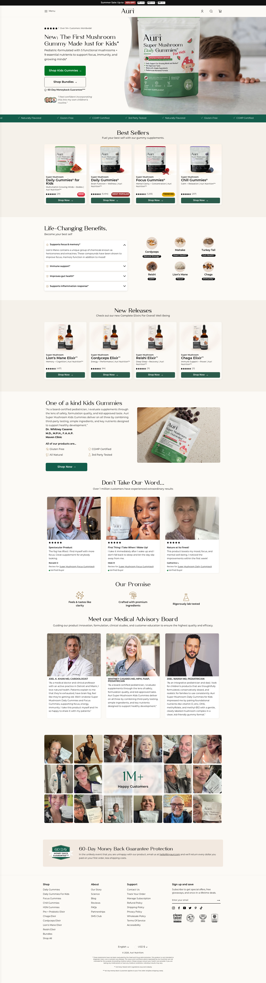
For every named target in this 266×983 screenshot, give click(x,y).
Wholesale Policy (136, 916)
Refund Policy (134, 903)
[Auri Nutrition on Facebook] (179, 908)
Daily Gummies (51, 890)
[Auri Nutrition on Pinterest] (195, 908)
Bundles (47, 934)
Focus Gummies (52, 899)
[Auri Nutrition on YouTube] (184, 908)
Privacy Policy (134, 912)
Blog (93, 899)
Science (95, 894)
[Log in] (202, 11)
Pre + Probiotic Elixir (54, 912)
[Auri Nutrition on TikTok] (201, 908)
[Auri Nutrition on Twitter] (190, 908)
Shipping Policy (135, 907)
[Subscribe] (218, 900)
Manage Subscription (139, 899)
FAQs (94, 907)
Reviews (95, 903)
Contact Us (133, 890)
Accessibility (134, 925)
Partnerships (98, 912)
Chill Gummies (51, 903)
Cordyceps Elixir (52, 921)
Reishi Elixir (49, 930)
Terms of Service (136, 921)
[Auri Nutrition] (128, 11)
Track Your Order (136, 894)
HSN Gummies (51, 907)
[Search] (211, 11)
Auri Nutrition (136, 953)
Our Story (96, 890)
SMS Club (96, 916)
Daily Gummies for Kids (56, 894)
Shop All (47, 938)
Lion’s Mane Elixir (52, 925)
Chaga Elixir (49, 916)
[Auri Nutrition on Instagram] (173, 908)
